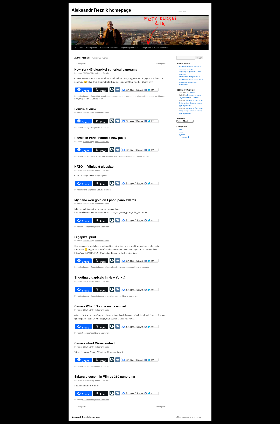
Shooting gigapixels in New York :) (99, 277)
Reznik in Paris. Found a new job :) (100, 137)
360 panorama (123, 96)
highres (161, 96)
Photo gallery (91, 47)
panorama (86, 98)
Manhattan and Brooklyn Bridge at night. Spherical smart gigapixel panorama (191, 103)
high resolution (151, 96)
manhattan (109, 296)
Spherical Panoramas (109, 47)
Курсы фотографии (194, 95)
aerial (180, 129)
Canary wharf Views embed (94, 343)
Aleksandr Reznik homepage (101, 10)
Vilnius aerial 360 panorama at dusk (191, 79)
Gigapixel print (85, 237)
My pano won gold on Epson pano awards (105, 200)
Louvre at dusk (85, 109)
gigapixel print (111, 267)
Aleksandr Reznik (100, 57)
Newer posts (162, 63)
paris (132, 156)
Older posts (80, 63)
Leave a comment (99, 98)
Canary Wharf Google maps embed (100, 306)
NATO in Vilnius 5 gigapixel (94, 166)
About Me (79, 47)
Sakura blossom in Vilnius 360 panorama (104, 376)
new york (78, 98)
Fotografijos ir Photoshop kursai (154, 47)
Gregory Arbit (184, 97)
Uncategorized (88, 127)
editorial (133, 96)
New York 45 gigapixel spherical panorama (105, 69)
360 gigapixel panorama (107, 96)
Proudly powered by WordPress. (190, 417)
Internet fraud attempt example (189, 76)
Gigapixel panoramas (130, 47)
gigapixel (86, 96)
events (85, 189)
